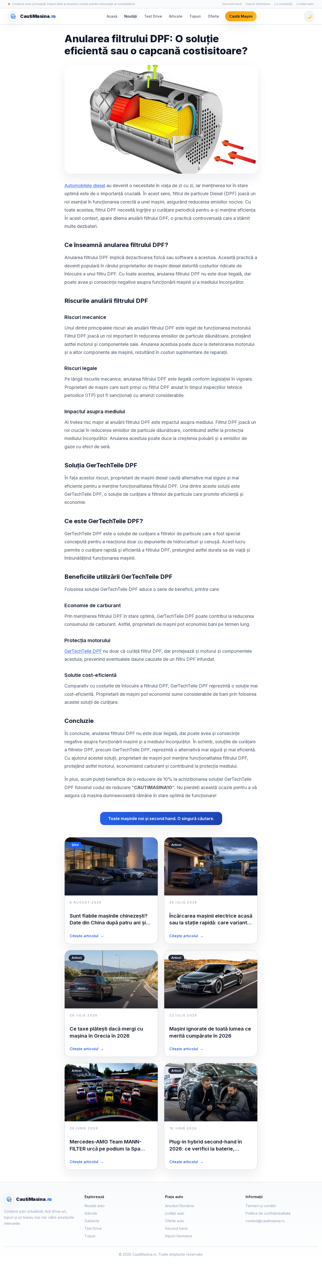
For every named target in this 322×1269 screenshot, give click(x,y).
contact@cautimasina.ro (265, 1221)
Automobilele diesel (84, 185)
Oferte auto (174, 1221)
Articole (175, 16)
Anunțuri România (179, 1206)
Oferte (213, 16)
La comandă (283, 4)
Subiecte (92, 1221)
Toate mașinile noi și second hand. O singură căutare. (161, 818)
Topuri (195, 16)
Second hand (232, 4)
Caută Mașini (241, 16)
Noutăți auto (95, 1206)
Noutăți (130, 16)
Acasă (112, 16)
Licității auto (305, 4)
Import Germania (258, 4)
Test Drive (153, 16)
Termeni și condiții (261, 1206)
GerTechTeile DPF (83, 651)
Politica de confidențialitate (268, 1213)
